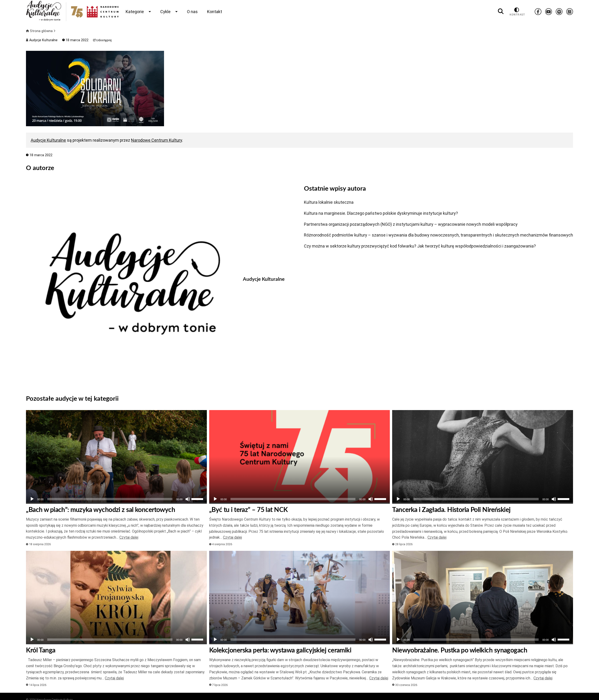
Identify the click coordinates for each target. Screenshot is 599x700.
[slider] (198, 498)
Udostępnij (103, 40)
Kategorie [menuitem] (135, 11)
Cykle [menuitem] (165, 11)
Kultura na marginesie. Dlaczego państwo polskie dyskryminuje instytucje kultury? (381, 213)
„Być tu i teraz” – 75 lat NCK (248, 510)
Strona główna (41, 31)
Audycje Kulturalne (42, 40)
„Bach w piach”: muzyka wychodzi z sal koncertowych (100, 510)
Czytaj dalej (128, 537)
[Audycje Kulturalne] (131, 283)
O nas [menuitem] (192, 11)
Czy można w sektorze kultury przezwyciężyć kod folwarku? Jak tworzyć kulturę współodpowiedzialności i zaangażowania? (420, 246)
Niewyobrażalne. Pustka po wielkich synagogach (459, 650)
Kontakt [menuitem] (214, 11)
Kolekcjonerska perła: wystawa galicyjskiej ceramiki (280, 650)
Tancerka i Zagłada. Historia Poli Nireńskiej (451, 510)
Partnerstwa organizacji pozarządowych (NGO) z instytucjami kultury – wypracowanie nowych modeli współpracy (411, 224)
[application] (116, 499)
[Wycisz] (187, 499)
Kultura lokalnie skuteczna (329, 202)
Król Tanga (40, 650)
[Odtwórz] (32, 499)
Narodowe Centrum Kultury (156, 140)
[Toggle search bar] (501, 11)
